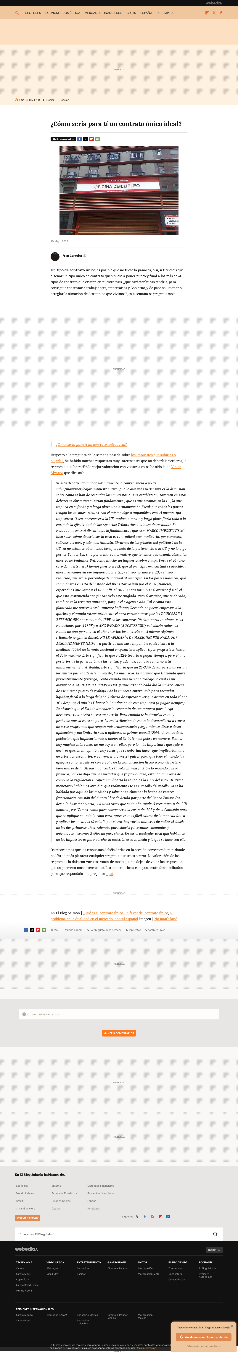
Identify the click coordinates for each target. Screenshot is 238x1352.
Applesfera (22, 1279)
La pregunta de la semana (106, 929)
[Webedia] (214, 3)
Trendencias (175, 1268)
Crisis (131, 13)
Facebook (221, 13)
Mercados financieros (103, 13)
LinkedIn (168, 1216)
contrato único (156, 929)
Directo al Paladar (117, 1268)
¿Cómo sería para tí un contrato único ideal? (91, 444)
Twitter (214, 13)
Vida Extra (52, 1273)
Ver (121, 1033)
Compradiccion (177, 1279)
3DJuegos (52, 1268)
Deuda (56, 1208)
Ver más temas (27, 1218)
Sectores (33, 13)
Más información (146, 1347)
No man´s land (165, 919)
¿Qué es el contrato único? (104, 913)
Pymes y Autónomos (205, 1275)
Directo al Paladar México (117, 1316)
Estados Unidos (61, 1200)
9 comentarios (65, 139)
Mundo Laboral (74, 929)
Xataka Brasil (23, 1320)
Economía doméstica (62, 13)
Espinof (81, 1273)
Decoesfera (175, 1273)
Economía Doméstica (64, 1193)
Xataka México (24, 1314)
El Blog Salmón (207, 1268)
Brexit (19, 1200)
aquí (109, 873)
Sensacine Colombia (83, 1322)
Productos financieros (100, 1193)
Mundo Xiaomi (24, 1290)
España (146, 13)
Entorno (56, 1185)
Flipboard (207, 13)
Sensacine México (87, 1314)
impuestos (134, 929)
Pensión (64, 99)
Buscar (215, 1234)
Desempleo (166, 13)
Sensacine (83, 1268)
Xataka (20, 1268)
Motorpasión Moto (149, 1273)
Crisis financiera (25, 1208)
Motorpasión (145, 1268)
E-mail (97, 139)
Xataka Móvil (23, 1273)
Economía (22, 1185)
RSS (152, 1216)
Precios (50, 99)
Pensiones (93, 1208)
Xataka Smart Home (27, 1285)
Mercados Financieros (100, 1185)
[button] (74, 255)
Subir (212, 1249)
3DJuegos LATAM (56, 1314)
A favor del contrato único (147, 913)
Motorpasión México (145, 1316)
